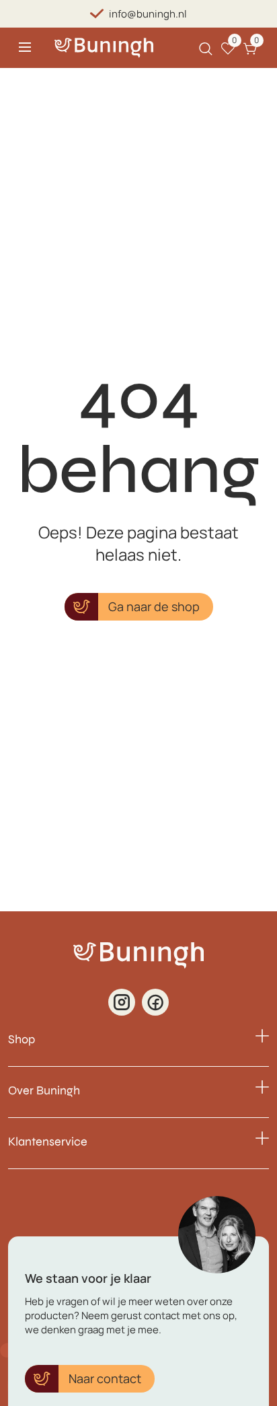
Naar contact (105, 1378)
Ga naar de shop (154, 606)
